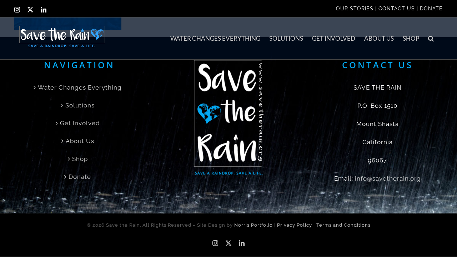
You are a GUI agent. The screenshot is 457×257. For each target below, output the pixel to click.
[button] (431, 38)
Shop (80, 158)
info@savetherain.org (388, 178)
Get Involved (80, 123)
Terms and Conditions (343, 225)
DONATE (431, 8)
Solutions (80, 105)
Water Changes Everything (80, 87)
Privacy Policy (294, 225)
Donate (80, 176)
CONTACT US (396, 8)
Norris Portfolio (253, 225)
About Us (80, 141)
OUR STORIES (354, 8)
